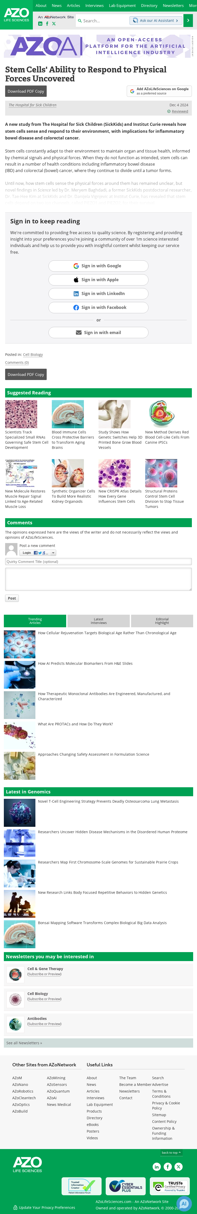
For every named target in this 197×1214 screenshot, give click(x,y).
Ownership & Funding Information (163, 1133)
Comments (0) (17, 362)
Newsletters (129, 1091)
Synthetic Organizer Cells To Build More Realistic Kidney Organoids (73, 496)
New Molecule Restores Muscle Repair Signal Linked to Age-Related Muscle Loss (25, 499)
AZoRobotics (22, 1091)
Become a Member (135, 1084)
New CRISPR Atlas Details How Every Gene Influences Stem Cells (120, 496)
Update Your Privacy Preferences (46, 1207)
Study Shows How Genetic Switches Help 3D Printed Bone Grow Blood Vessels (120, 440)
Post (12, 598)
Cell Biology (33, 354)
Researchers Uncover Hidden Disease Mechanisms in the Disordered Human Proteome (113, 831)
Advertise (160, 1084)
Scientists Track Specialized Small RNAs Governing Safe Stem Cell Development (26, 440)
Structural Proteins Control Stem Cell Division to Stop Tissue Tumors (164, 499)
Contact (125, 1097)
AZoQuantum (58, 1091)
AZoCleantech (24, 1097)
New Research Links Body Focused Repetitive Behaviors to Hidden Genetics (102, 892)
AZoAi (52, 1097)
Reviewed (180, 111)
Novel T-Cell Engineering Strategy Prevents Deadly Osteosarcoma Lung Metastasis (108, 801)
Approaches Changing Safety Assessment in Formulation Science (93, 754)
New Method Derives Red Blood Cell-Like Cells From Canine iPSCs (167, 437)
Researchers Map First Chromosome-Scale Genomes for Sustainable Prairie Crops (108, 862)
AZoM (17, 1077)
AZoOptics (21, 1104)
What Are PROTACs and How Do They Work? (75, 724)
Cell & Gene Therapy (45, 968)
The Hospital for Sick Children (32, 104)
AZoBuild (20, 1111)
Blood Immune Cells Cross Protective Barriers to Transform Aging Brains (73, 440)
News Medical (59, 1104)
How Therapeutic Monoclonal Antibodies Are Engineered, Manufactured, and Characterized (104, 696)
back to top (170, 1152)
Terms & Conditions (161, 1094)
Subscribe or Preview (44, 974)
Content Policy (164, 1121)
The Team (127, 1077)
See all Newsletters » (24, 1042)
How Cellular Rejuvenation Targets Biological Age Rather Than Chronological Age (107, 632)
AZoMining (56, 1077)
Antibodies (37, 1018)
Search (158, 1077)
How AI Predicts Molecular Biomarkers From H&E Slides (85, 663)
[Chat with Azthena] (184, 1203)
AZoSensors (57, 1084)
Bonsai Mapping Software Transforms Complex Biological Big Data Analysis (102, 922)
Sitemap (159, 1114)
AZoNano (20, 1084)
